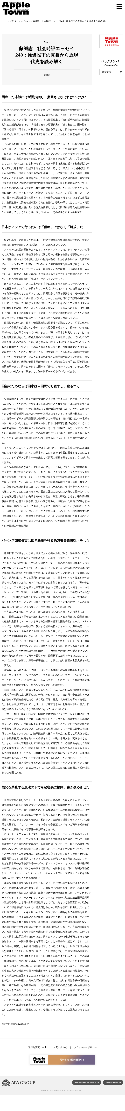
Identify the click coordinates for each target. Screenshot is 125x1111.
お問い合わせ (60, 1047)
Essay (26, 21)
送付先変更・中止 (37, 1047)
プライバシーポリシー (85, 1047)
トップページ (14, 21)
